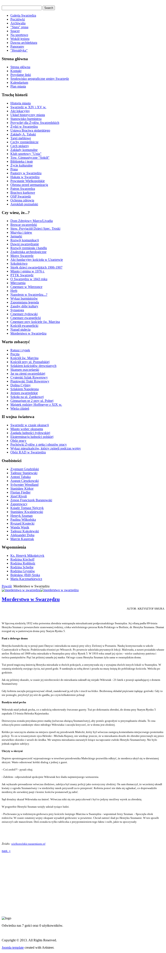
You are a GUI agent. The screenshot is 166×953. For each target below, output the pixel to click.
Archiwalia (18, 23)
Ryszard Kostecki (22, 523)
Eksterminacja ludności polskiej (31, 437)
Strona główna (20, 67)
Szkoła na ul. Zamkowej (27, 397)
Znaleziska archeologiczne (28, 252)
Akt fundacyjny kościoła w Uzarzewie (36, 259)
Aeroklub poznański (24, 204)
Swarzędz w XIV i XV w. (28, 107)
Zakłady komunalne (24, 150)
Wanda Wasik (19, 527)
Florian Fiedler (20, 492)
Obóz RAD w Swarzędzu (28, 452)
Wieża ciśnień (19, 408)
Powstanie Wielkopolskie (27, 181)
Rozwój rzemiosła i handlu (28, 248)
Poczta (14, 354)
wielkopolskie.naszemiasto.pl (28, 843)
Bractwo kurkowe (22, 192)
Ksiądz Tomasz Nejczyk (27, 508)
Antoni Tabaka (20, 477)
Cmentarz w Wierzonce (26, 287)
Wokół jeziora (19, 39)
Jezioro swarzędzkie (24, 393)
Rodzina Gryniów (22, 571)
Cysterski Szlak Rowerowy (29, 377)
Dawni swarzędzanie (24, 244)
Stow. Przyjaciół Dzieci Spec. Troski (35, 228)
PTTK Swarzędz (22, 275)
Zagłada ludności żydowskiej (30, 433)
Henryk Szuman (21, 515)
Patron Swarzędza (22, 188)
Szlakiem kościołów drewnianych (33, 366)
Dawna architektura (23, 42)
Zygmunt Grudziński (24, 469)
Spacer (15, 31)
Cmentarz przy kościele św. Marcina (35, 322)
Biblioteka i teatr (21, 161)
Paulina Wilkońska (23, 519)
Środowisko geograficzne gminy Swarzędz (39, 78)
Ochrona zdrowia (22, 200)
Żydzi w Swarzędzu (24, 126)
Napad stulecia (20, 329)
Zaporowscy (18, 504)
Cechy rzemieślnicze (24, 142)
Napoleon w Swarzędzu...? (28, 294)
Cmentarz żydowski (24, 314)
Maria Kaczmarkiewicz (26, 579)
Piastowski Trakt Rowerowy (29, 381)
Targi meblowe (20, 138)
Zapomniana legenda (24, 302)
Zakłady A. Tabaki (23, 134)
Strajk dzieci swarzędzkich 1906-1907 (36, 267)
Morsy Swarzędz (22, 256)
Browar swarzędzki (23, 224)
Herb (13, 291)
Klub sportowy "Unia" (26, 154)
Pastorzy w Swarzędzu (26, 173)
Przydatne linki (20, 75)
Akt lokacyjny (20, 111)
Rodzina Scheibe (22, 567)
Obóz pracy (18, 440)
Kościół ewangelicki (24, 325)
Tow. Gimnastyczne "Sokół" (29, 157)
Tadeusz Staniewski (23, 473)
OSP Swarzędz (20, 196)
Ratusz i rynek (20, 350)
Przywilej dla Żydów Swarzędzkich (34, 122)
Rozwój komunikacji (24, 240)
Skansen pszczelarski (24, 369)
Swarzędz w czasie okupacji (29, 425)
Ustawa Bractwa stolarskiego (30, 130)
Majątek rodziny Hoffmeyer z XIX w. (36, 404)
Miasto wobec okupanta (26, 429)
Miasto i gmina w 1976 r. (27, 271)
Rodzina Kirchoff (22, 559)
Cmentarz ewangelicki (25, 318)
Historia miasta (20, 103)
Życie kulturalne (21, 165)
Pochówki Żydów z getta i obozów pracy (38, 444)
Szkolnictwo (18, 263)
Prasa (14, 169)
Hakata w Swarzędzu (25, 177)
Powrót (7, 586)
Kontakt (15, 71)
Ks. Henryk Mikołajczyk (27, 555)
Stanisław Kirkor (22, 488)
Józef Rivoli (18, 496)
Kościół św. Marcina (24, 358)
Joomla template (13, 947)
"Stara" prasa (19, 27)
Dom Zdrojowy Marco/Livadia (31, 221)
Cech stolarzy (19, 146)
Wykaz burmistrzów (24, 298)
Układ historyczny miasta (27, 115)
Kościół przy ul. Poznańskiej (29, 362)
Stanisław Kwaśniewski (26, 512)
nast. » (6, 851)
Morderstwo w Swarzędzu (28, 333)
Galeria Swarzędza (23, 15)
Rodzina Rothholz (22, 563)
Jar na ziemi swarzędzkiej (27, 373)
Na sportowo (19, 35)
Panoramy (17, 46)
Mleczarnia (18, 283)
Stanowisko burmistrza (26, 119)
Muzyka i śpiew (21, 232)
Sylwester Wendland (24, 484)
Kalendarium (19, 82)
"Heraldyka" (19, 50)
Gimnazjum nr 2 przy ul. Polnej (31, 401)
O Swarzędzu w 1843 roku (28, 279)
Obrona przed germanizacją (29, 185)
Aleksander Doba (22, 535)
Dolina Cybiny (20, 385)
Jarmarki (16, 236)
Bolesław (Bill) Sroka (25, 575)
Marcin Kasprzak (22, 539)
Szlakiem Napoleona (24, 389)
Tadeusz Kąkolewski (24, 531)
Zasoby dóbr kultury (24, 306)
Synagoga (17, 310)
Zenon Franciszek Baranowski (31, 500)
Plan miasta (18, 86)
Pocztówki (17, 19)
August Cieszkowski (24, 481)
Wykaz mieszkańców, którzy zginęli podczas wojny (45, 448)
